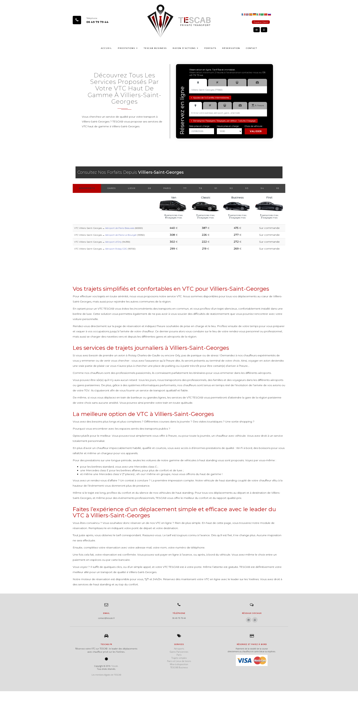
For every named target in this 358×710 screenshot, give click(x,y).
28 (149, 188)
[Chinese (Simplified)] (265, 14)
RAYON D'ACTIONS (184, 48)
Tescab (114, 666)
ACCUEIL (106, 48)
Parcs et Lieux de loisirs (179, 661)
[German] (254, 14)
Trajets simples (179, 657)
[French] (243, 14)
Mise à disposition (179, 664)
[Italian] (258, 14)
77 (185, 188)
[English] (247, 14)
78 (200, 188)
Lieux (131, 188)
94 (262, 188)
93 (246, 188)
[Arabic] (261, 14)
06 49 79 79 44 (97, 22)
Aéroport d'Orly (113, 241)
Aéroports (87, 188)
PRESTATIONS (126, 48)
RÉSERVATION (231, 48)
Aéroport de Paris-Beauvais (119, 228)
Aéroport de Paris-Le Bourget (121, 234)
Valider (256, 131)
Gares (111, 188)
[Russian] (269, 14)
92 (231, 188)
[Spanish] (250, 14)
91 (215, 188)
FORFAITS (210, 48)
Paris (167, 188)
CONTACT (251, 48)
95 (277, 188)
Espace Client (261, 22)
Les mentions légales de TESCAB (106, 674)
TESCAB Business (155, 48)
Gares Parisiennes (179, 651)
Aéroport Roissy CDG (116, 248)
